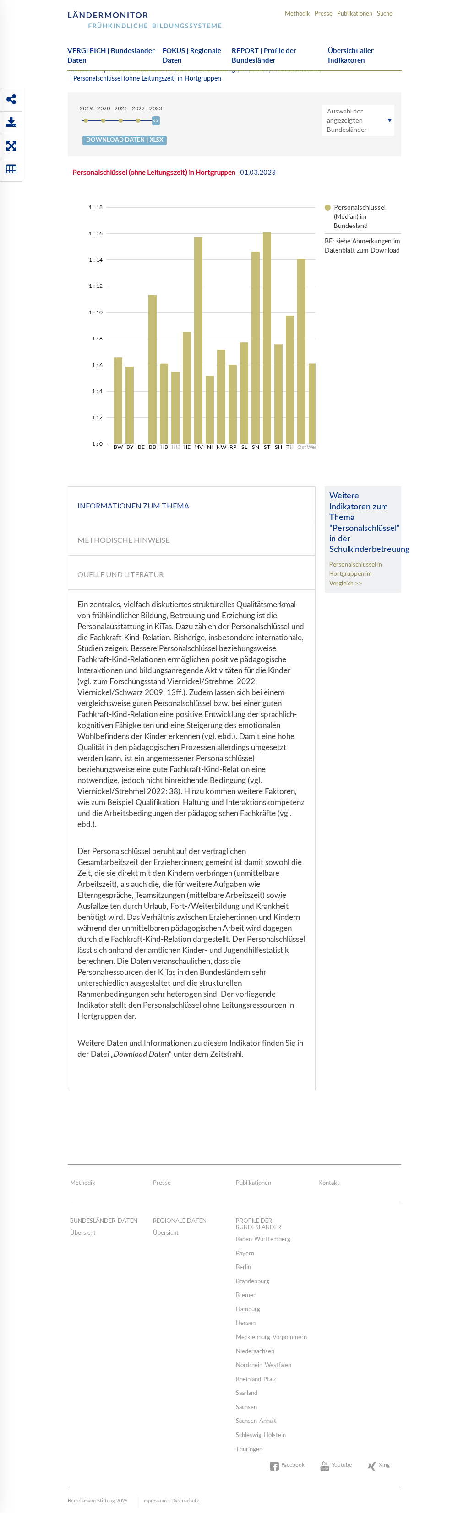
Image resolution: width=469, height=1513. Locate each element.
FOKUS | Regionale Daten (192, 55)
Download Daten (124, 139)
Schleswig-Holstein (261, 1435)
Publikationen (354, 14)
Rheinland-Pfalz (256, 1380)
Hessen (246, 1323)
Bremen (246, 1295)
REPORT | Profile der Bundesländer (264, 55)
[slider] (156, 120)
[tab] (191, 504)
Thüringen (249, 1450)
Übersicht (83, 1233)
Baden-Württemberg (263, 1240)
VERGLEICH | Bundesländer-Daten (112, 55)
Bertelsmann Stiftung (118, 16)
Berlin (243, 1267)
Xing (384, 1465)
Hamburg (248, 1310)
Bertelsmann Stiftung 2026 (97, 1500)
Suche (385, 14)
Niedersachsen (255, 1352)
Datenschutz (185, 1500)
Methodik (297, 14)
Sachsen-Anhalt (256, 1421)
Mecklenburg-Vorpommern (271, 1337)
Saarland (246, 1393)
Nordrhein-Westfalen (263, 1365)
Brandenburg (252, 1282)
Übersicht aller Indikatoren (351, 55)
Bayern (245, 1254)
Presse (324, 14)
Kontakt (328, 1183)
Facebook (293, 1465)
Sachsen (246, 1407)
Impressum (154, 1500)
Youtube (342, 1465)
